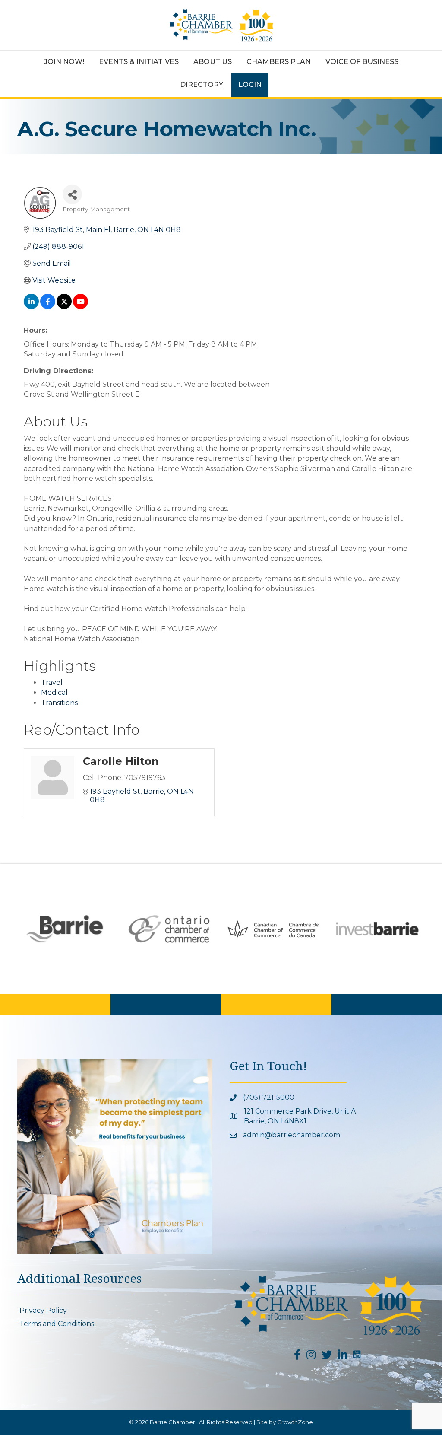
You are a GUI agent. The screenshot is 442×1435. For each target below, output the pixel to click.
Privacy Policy (43, 1310)
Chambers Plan (278, 61)
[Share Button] (72, 194)
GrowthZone (295, 1422)
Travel (52, 682)
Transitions (59, 703)
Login (250, 84)
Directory (201, 84)
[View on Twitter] (64, 306)
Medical (54, 692)
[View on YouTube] (80, 306)
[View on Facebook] (47, 306)
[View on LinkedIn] (31, 306)
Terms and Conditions (56, 1324)
